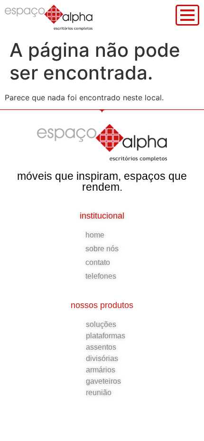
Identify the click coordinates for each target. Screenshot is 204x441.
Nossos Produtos (102, 305)
